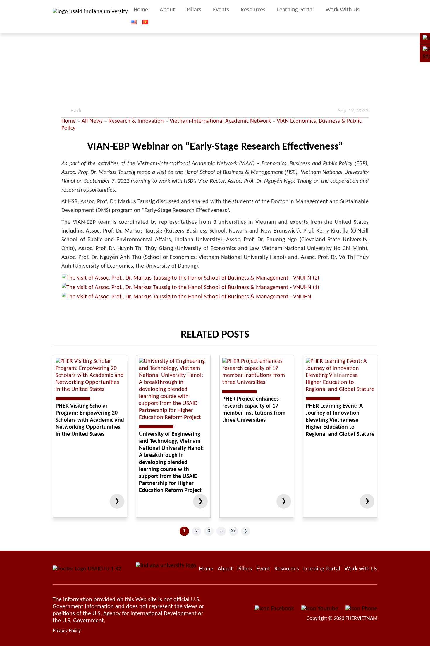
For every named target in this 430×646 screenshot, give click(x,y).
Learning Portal (295, 10)
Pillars (194, 10)
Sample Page (90, 16)
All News (92, 121)
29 (233, 531)
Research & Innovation (136, 121)
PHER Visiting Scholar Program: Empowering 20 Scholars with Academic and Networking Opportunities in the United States (90, 420)
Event (263, 568)
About (167, 10)
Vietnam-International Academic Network (220, 121)
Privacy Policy (67, 631)
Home (141, 10)
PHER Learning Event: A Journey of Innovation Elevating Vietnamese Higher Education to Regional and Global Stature (340, 420)
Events (221, 10)
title (374, 16)
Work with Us (361, 568)
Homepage (206, 568)
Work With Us (343, 10)
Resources (253, 10)
